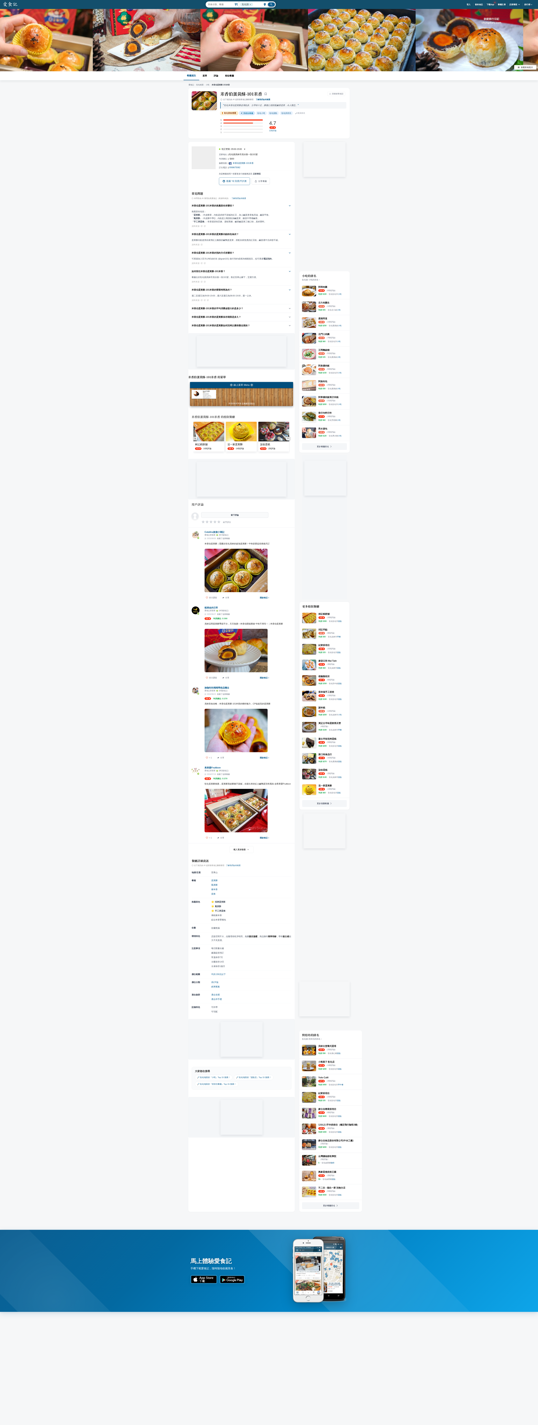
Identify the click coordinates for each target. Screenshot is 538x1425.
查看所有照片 (527, 67)
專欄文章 (502, 4)
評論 (216, 75)
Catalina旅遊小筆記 (214, 532)
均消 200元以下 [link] (218, 974)
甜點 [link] (273, 113)
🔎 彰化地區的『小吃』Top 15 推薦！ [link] (213, 1077)
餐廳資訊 (191, 75)
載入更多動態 (240, 849)
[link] (335, 294)
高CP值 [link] (214, 982)
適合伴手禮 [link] (216, 999)
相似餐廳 (229, 75)
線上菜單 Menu (242, 385)
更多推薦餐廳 (323, 803)
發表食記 (479, 4)
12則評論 (272, 131)
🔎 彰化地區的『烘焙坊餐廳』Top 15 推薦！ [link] (216, 1084)
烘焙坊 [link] (286, 113)
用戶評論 (198, 504)
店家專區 (513, 4)
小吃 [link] (261, 113)
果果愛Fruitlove (213, 767)
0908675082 (234, 167)
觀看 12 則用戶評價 (236, 181)
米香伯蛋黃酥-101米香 (241, 94)
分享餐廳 (262, 181)
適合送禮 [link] (215, 994)
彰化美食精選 (230, 113)
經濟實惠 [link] (215, 986)
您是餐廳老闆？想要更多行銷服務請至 (240, 174)
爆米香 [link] (214, 889)
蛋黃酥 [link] (214, 880)
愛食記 (191, 85)
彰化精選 (200, 85)
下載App (490, 4)
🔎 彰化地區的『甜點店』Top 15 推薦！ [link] (253, 1077)
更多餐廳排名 (323, 446)
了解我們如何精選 (263, 99)
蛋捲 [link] (213, 894)
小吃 (207, 85)
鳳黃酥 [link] (214, 885)
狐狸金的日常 (211, 607)
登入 (469, 4)
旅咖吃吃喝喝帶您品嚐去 (217, 688)
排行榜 (527, 4)
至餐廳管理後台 (248, 403)
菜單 (205, 75)
